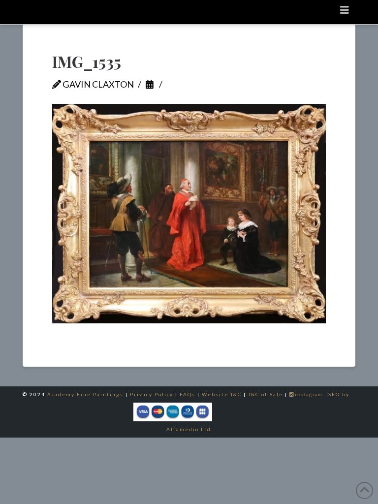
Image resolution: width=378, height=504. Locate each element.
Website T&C (222, 394)
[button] (344, 9)
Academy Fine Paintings (85, 394)
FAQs (187, 394)
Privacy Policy (151, 394)
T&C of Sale (265, 394)
